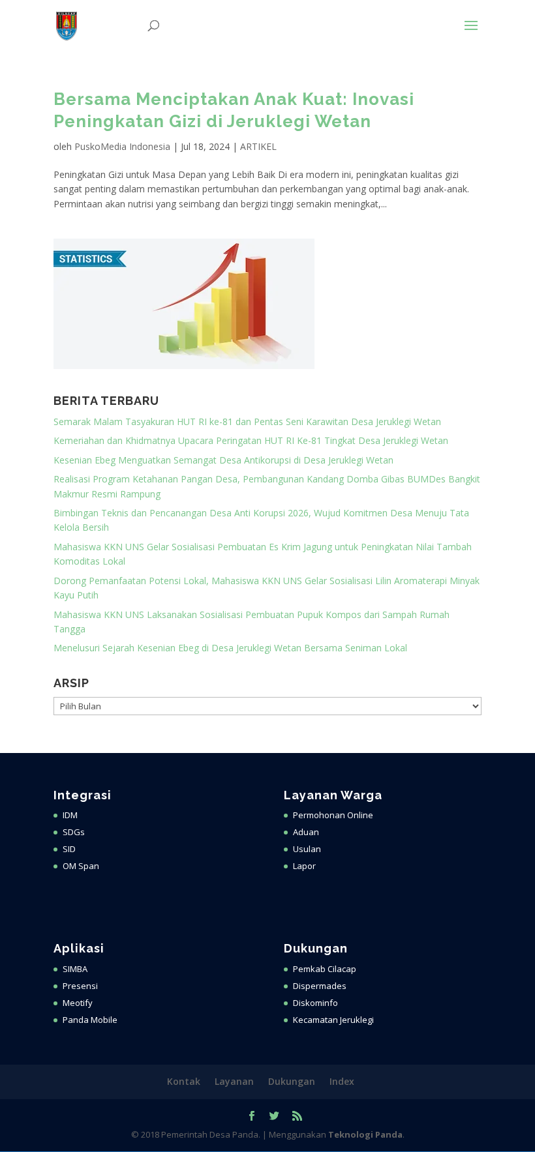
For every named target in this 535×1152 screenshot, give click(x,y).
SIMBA (75, 969)
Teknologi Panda (365, 1134)
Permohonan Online (333, 815)
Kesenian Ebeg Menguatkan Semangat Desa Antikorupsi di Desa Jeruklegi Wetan (223, 460)
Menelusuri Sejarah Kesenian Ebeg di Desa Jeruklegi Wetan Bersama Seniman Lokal (230, 648)
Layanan (234, 1081)
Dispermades (319, 986)
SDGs (74, 832)
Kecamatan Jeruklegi (333, 1020)
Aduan (306, 832)
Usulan (307, 849)
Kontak (183, 1081)
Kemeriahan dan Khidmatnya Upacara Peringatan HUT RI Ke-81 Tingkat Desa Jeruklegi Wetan (251, 440)
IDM (70, 815)
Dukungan (291, 1081)
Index (341, 1081)
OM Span (81, 866)
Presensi (80, 986)
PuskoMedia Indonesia (122, 146)
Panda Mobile (90, 1020)
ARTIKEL (258, 146)
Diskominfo (315, 1003)
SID (69, 849)
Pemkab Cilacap (324, 969)
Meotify (78, 1003)
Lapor (304, 866)
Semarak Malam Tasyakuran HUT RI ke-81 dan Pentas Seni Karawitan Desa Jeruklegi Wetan (247, 421)
